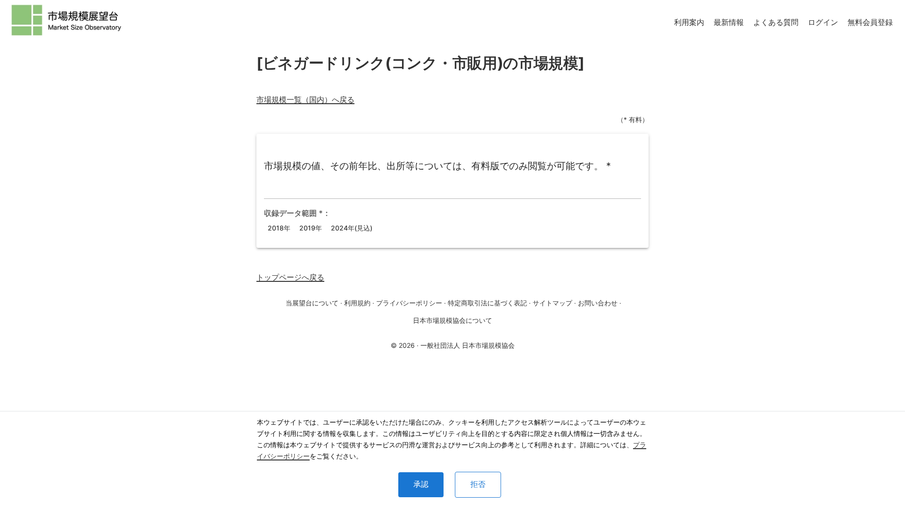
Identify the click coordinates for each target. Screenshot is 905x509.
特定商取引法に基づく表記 (487, 303)
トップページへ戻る (290, 277)
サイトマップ (552, 303)
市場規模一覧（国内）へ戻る (305, 99)
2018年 (279, 228)
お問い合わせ (597, 303)
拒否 (477, 484)
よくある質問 (775, 22)
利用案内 (689, 22)
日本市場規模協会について (452, 320)
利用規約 (357, 303)
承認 (420, 484)
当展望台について (312, 303)
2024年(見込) (351, 228)
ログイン (823, 22)
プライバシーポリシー (409, 303)
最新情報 (729, 22)
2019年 (310, 228)
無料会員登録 (870, 22)
